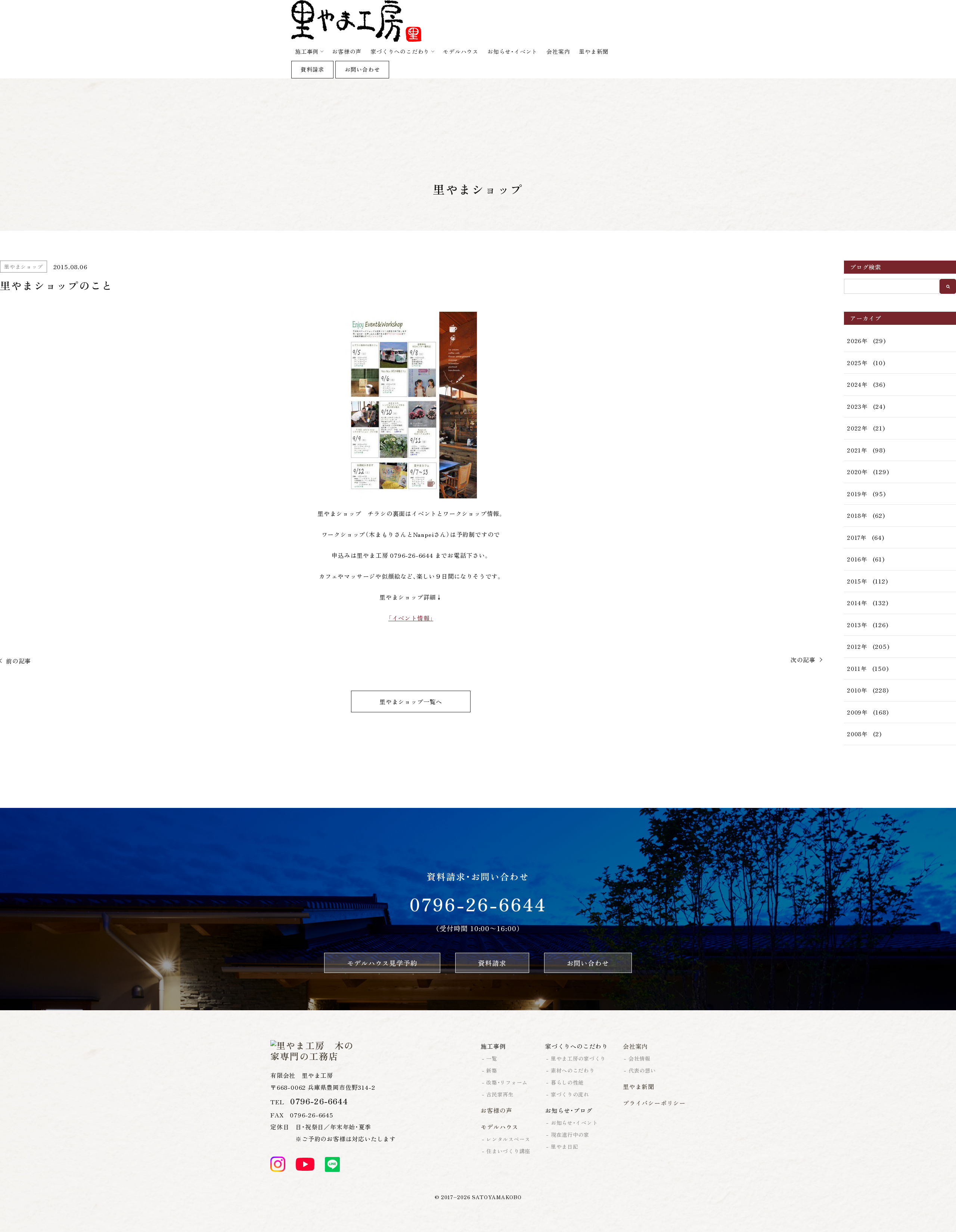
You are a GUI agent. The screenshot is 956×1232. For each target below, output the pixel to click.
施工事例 (307, 51)
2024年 (857, 384)
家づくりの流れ (570, 1094)
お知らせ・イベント (512, 51)
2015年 (857, 581)
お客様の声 (346, 51)
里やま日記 (564, 1146)
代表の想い (642, 1070)
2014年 (857, 603)
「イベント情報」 (410, 617)
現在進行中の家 (570, 1134)
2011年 (857, 668)
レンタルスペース (508, 1139)
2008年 (857, 734)
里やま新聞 (593, 51)
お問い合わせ (362, 69)
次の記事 (803, 659)
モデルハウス (460, 51)
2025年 (857, 363)
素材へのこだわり (573, 1070)
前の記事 (18, 660)
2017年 (856, 537)
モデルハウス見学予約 (382, 963)
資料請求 (312, 69)
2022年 (857, 428)
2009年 (857, 712)
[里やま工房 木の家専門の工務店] (478, 21)
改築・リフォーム (507, 1082)
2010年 (857, 690)
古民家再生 (500, 1094)
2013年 (857, 625)
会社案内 (558, 51)
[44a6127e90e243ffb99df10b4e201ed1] (411, 405)
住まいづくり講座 (508, 1151)
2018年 (857, 515)
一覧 (491, 1058)
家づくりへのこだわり (399, 51)
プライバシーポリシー (654, 1102)
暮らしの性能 (567, 1082)
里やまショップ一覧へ (410, 701)
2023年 (857, 406)
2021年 (857, 450)
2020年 (857, 472)
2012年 (857, 646)
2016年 (857, 559)
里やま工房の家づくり (578, 1058)
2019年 (857, 494)
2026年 (857, 341)
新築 (491, 1070)
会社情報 (639, 1058)
